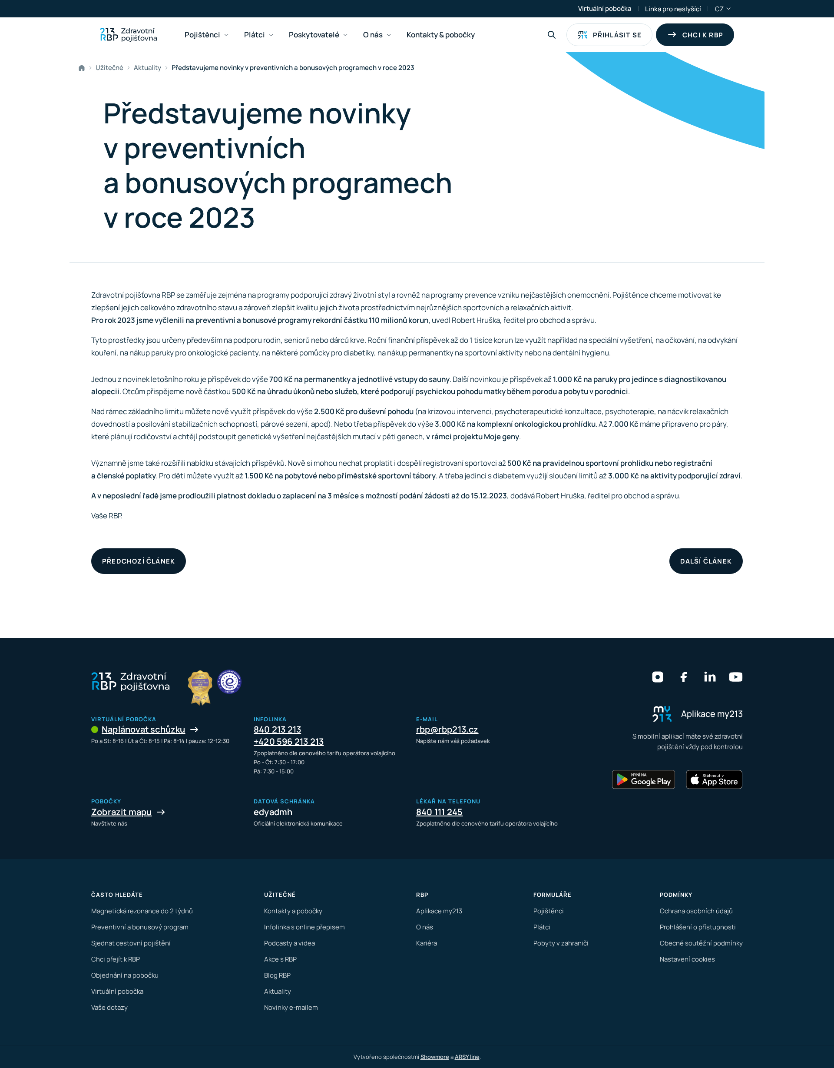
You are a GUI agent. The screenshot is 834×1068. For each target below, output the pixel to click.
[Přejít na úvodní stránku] (128, 35)
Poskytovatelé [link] (314, 35)
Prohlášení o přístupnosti (698, 927)
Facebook (684, 677)
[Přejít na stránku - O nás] (229, 682)
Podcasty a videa (289, 943)
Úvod (83, 67)
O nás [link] (373, 35)
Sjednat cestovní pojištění (131, 943)
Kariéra (426, 943)
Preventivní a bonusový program (140, 927)
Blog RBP (277, 975)
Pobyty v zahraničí (561, 943)
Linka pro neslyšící (673, 8)
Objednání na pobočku (125, 975)
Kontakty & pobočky (441, 35)
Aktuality (147, 67)
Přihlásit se (617, 35)
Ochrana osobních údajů (696, 910)
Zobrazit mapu (121, 812)
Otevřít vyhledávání (551, 34)
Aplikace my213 (439, 910)
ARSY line (467, 1057)
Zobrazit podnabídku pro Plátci (271, 34)
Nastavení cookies (687, 959)
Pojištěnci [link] (202, 35)
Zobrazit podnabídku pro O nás (388, 34)
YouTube (736, 677)
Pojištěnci (548, 910)
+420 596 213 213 (289, 741)
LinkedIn (710, 677)
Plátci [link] (254, 35)
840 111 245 (439, 812)
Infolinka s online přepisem (304, 927)
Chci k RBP (702, 35)
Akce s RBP (280, 959)
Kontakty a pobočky (293, 910)
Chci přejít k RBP (115, 959)
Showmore (434, 1057)
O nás (424, 927)
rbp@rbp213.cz (447, 729)
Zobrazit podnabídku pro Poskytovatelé (345, 34)
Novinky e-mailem (291, 1007)
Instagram (658, 677)
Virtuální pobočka (604, 8)
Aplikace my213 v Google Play (644, 779)
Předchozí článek (138, 561)
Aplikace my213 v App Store (714, 779)
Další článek (706, 561)
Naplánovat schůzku (143, 729)
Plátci (541, 927)
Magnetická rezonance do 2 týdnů (142, 910)
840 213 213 (277, 729)
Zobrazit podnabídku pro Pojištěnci (226, 34)
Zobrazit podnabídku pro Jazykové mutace (729, 8)
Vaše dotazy (109, 1007)
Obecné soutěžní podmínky (701, 943)
